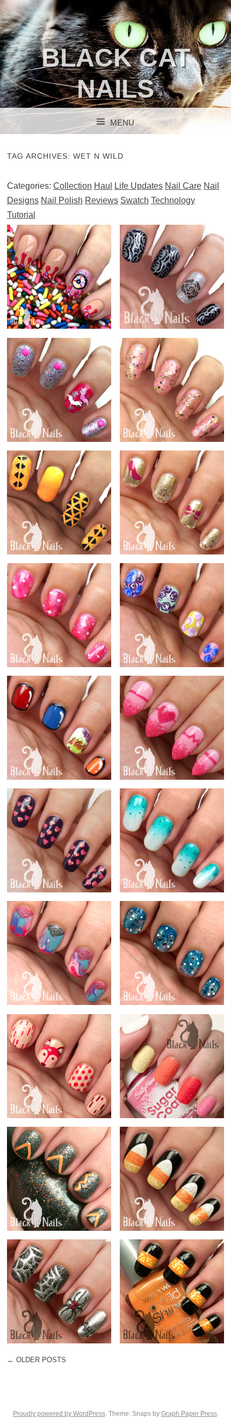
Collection (72, 185)
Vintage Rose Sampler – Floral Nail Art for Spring (172, 614)
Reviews (101, 200)
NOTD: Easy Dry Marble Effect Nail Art (59, 953)
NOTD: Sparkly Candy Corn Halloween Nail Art (172, 1178)
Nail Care (183, 185)
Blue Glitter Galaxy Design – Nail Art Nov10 (172, 952)
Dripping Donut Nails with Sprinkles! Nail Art (58, 276)
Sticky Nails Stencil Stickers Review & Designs (59, 1290)
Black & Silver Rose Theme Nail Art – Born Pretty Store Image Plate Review (172, 283)
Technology (173, 200)
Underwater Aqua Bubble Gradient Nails (172, 839)
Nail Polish (62, 200)
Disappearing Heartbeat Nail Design (172, 727)
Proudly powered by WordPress (59, 1413)
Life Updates (138, 185)
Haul (103, 185)
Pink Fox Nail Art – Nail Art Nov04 (59, 1065)
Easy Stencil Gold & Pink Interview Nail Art (172, 501)
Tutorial (21, 214)
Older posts (36, 1360)
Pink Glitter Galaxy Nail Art (59, 614)
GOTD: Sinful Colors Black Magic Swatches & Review (59, 1178)
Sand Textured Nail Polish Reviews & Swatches (172, 1065)
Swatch (134, 200)
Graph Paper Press (189, 1413)
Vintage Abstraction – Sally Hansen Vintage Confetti (172, 389)
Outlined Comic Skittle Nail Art (59, 727)
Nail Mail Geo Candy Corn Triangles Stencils (59, 501)
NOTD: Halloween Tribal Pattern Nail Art (172, 1290)
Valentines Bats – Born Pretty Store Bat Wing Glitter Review (59, 389)
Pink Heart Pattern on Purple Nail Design (58, 839)
